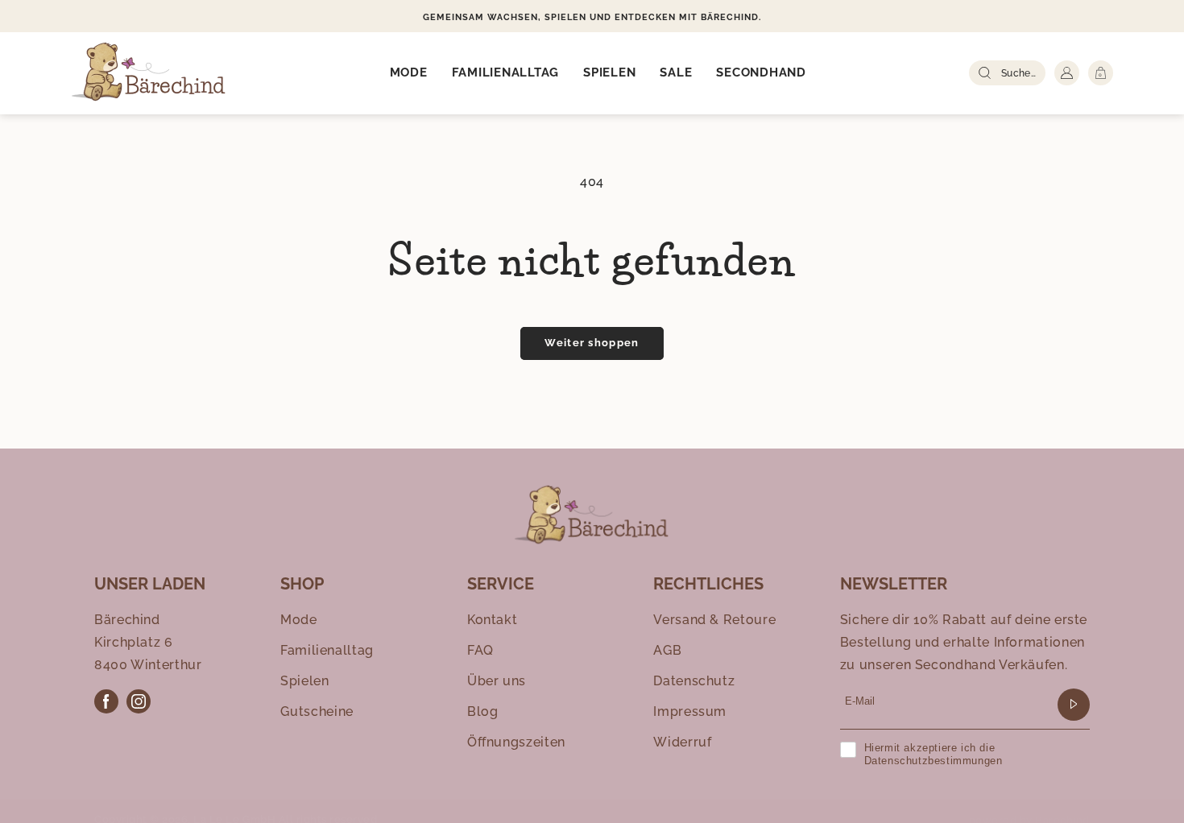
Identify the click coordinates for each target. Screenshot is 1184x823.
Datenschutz (694, 681)
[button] (409, 73)
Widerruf (682, 742)
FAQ (480, 650)
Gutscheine (316, 711)
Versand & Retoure (714, 619)
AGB (667, 650)
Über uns (496, 681)
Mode (298, 619)
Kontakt (492, 619)
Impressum (690, 711)
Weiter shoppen (591, 343)
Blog (483, 711)
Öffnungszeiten (516, 742)
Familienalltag (327, 650)
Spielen (304, 681)
